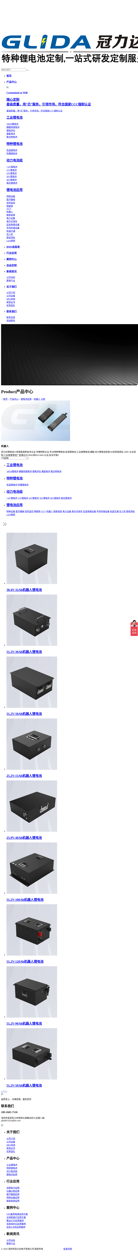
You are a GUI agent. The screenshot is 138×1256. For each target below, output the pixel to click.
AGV (8, 208)
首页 (9, 75)
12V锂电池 (11, 170)
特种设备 (10, 196)
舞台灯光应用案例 (15, 1220)
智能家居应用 (12, 1201)
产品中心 (11, 81)
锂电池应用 (26, 399)
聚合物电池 (11, 137)
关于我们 (11, 286)
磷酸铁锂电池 (12, 127)
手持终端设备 (12, 228)
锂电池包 (10, 130)
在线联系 (10, 320)
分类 (43, 399)
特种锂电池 (11, 1168)
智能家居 (10, 215)
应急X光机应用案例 (15, 1227)
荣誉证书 (10, 302)
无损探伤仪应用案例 (16, 1224)
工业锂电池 (11, 1165)
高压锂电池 (11, 183)
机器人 (9, 212)
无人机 (9, 234)
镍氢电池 (10, 134)
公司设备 (10, 296)
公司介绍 (10, 292)
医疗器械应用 (12, 1194)
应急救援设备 (12, 225)
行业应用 (11, 253)
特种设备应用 (12, 1197)
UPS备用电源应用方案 (17, 1214)
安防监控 (10, 203)
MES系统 (10, 299)
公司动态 (10, 277)
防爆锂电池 (11, 153)
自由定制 (11, 265)
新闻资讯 (11, 271)
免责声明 (67, 1249)
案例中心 (11, 259)
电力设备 (10, 218)
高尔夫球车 (11, 221)
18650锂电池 (12, 124)
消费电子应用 (12, 1188)
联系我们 (11, 311)
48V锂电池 (11, 180)
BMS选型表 (13, 246)
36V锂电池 (11, 176)
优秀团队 (10, 305)
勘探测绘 (10, 237)
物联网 (9, 206)
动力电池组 (11, 1171)
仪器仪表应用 (12, 1191)
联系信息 (10, 317)
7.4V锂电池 (11, 167)
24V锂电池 (11, 173)
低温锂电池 (11, 150)
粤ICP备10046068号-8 (53, 1249)
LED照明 (10, 241)
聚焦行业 (10, 280)
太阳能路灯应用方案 (16, 1217)
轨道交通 (10, 231)
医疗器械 (10, 199)
